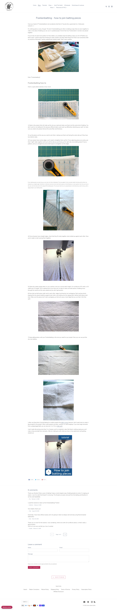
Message (30, 554)
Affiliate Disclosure (58, 591)
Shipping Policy (55, 589)
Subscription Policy (86, 589)
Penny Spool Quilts (91, 605)
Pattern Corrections (34, 589)
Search (25, 589)
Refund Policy (45, 589)
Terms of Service (65, 589)
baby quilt (59, 426)
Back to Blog (59, 577)
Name (29, 547)
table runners (64, 422)
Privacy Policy (75, 589)
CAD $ (25, 602)
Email (61, 547)
